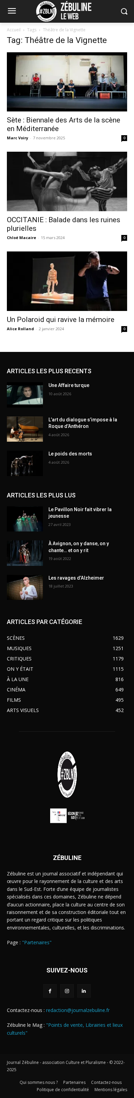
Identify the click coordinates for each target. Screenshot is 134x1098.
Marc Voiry (17, 137)
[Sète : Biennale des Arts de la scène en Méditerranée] (67, 82)
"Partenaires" (37, 942)
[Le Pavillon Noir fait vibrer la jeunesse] (25, 519)
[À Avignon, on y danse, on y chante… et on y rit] (25, 553)
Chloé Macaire (21, 237)
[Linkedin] (84, 991)
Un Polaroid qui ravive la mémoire (60, 319)
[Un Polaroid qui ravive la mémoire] (67, 281)
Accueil (14, 30)
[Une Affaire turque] (25, 395)
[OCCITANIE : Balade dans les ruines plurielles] (67, 181)
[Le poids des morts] (25, 463)
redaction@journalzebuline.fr (78, 1010)
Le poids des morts (70, 453)
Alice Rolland (20, 328)
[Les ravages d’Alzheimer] (25, 587)
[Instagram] (67, 991)
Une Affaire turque (68, 385)
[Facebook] (50, 991)
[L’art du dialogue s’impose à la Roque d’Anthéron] (25, 429)
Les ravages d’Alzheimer (76, 578)
